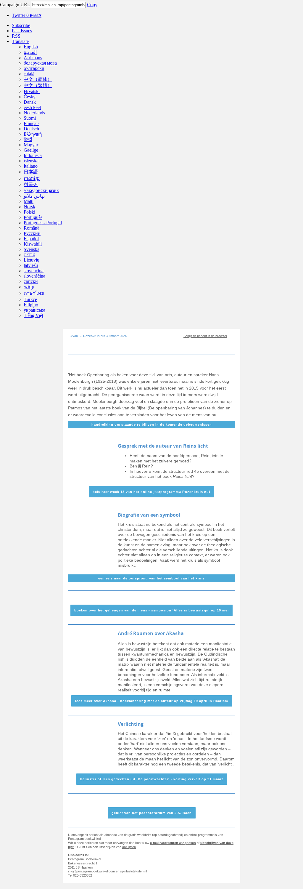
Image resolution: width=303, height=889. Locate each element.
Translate (20, 41)
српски (31, 281)
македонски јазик (41, 190)
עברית (29, 254)
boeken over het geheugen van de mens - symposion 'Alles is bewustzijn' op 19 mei (151, 610)
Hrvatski (32, 91)
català (29, 73)
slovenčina (33, 270)
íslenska (31, 160)
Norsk (29, 206)
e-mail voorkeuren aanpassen (173, 843)
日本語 (31, 171)
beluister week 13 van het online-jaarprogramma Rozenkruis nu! (151, 492)
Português (33, 217)
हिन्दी (28, 139)
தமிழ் (29, 286)
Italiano (31, 166)
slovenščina (34, 275)
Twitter (26, 15)
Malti (28, 201)
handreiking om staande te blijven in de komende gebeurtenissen (151, 424)
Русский (32, 233)
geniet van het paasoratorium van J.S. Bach (152, 813)
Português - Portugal (43, 222)
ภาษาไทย (34, 293)
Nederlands (34, 112)
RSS (16, 36)
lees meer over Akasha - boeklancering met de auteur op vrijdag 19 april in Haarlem (151, 701)
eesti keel (32, 107)
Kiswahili (33, 243)
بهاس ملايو (34, 195)
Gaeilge (31, 150)
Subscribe (21, 25)
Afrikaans (33, 57)
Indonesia (33, 155)
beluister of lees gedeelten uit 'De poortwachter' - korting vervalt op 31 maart (151, 779)
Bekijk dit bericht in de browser (205, 336)
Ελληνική (33, 134)
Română (31, 227)
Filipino (31, 304)
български (34, 68)
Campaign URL (15, 4)
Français (31, 123)
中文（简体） (38, 79)
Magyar (31, 144)
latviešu (31, 265)
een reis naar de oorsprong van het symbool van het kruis (151, 578)
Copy (92, 4)
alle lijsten (129, 847)
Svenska (31, 249)
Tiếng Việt (33, 315)
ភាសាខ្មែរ (32, 178)
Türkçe (30, 299)
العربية (30, 52)
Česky (30, 96)
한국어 (31, 184)
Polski (29, 211)
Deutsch (31, 128)
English (31, 46)
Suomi (30, 118)
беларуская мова (40, 62)
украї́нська (34, 310)
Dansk (30, 102)
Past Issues (22, 30)
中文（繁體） (38, 85)
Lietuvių (31, 259)
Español (31, 238)
